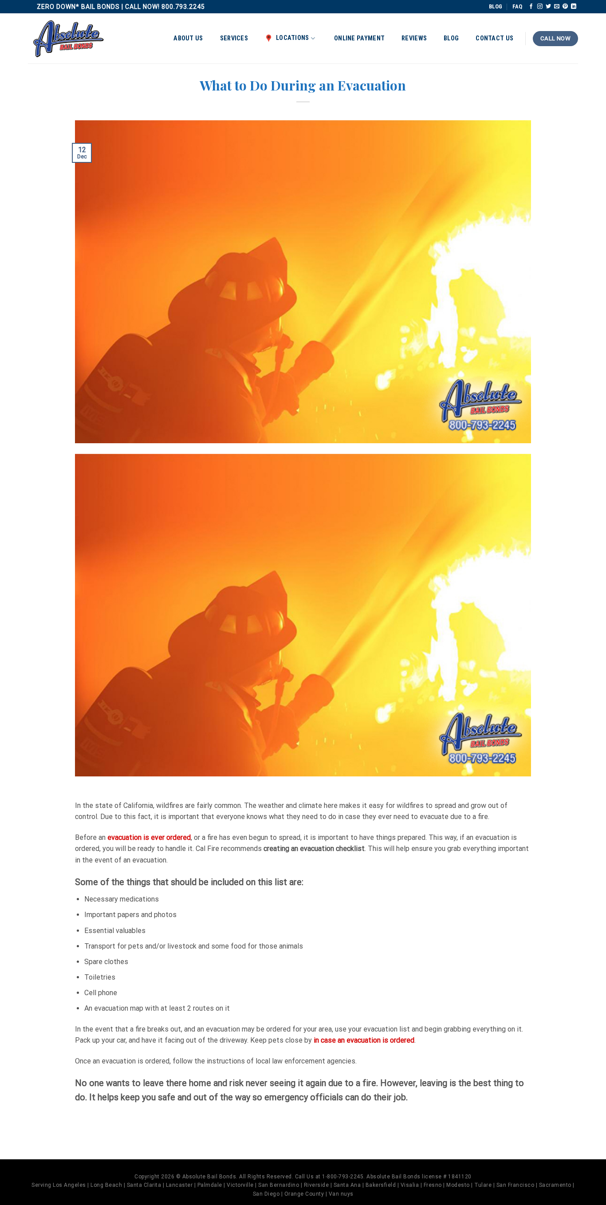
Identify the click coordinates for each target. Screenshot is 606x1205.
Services (234, 38)
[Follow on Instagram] (540, 7)
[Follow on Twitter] (548, 7)
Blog (451, 38)
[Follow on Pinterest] (565, 7)
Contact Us (494, 38)
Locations (292, 38)
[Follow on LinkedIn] (573, 7)
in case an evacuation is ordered (364, 1040)
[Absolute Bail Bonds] (69, 39)
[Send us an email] (556, 7)
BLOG (495, 6)
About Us (188, 38)
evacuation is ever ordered (149, 837)
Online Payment (359, 38)
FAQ (517, 6)
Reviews (414, 38)
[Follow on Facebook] (531, 7)
